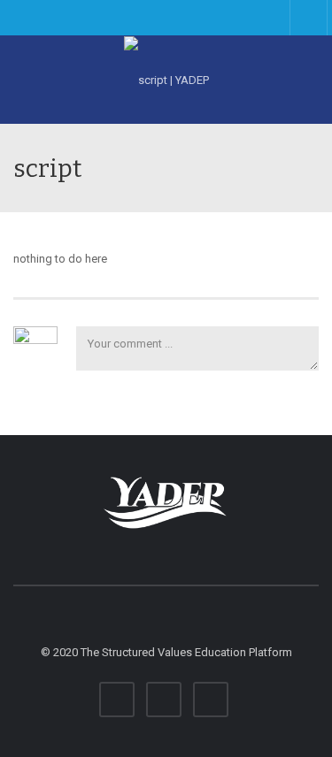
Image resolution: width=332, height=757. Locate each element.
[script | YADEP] (166, 79)
